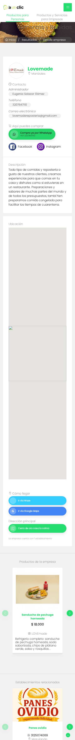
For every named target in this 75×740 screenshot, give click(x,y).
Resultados (29, 40)
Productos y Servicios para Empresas (52, 17)
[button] (70, 613)
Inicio (12, 40)
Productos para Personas (17, 17)
